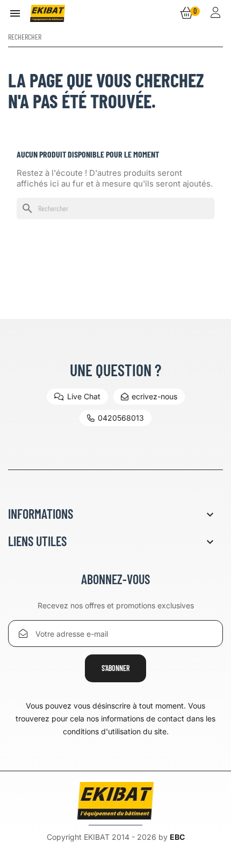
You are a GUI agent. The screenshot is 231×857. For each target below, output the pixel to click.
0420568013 (121, 417)
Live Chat (83, 396)
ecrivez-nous (154, 396)
